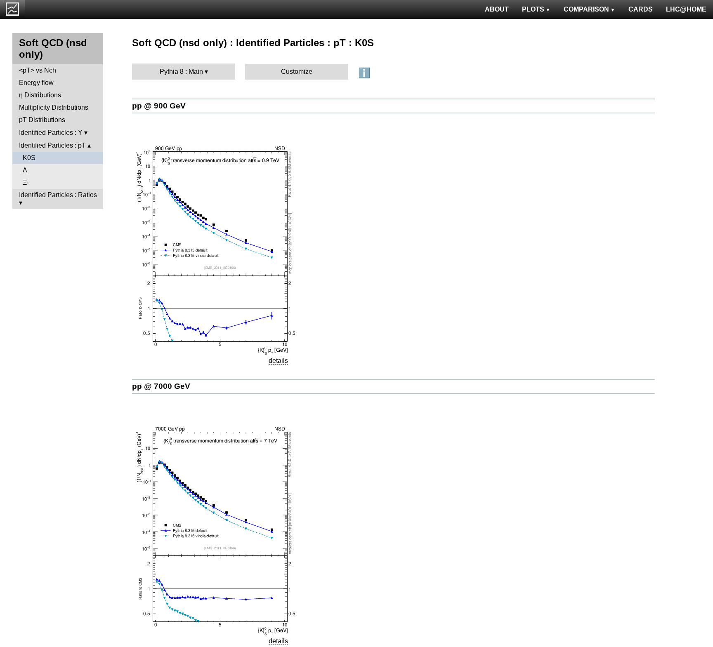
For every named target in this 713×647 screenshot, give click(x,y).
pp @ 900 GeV (159, 105)
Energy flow (36, 82)
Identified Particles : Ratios (58, 194)
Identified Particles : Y (51, 132)
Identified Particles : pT (52, 145)
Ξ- (26, 182)
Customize (296, 71)
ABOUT (497, 9)
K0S (29, 157)
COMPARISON (586, 9)
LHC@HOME (686, 9)
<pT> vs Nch (37, 70)
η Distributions (40, 95)
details (278, 360)
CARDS (640, 9)
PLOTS (533, 9)
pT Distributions (42, 119)
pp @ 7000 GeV (161, 386)
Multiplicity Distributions (53, 107)
